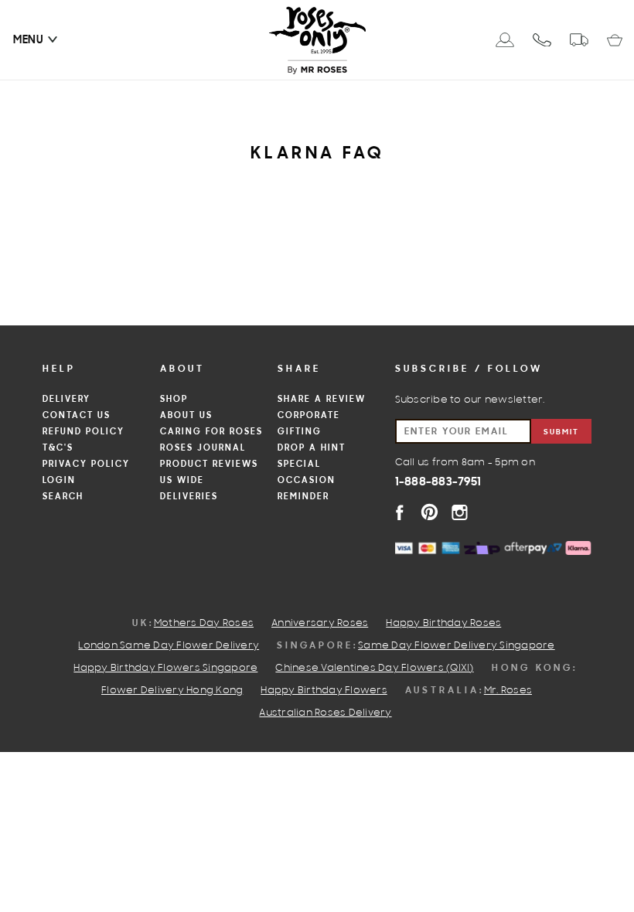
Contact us (77, 415)
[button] (29, 40)
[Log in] (504, 40)
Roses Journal (203, 448)
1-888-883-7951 (438, 482)
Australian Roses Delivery (325, 713)
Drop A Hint (312, 448)
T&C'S (58, 448)
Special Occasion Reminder (307, 481)
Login (59, 480)
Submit (561, 432)
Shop (174, 399)
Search (63, 497)
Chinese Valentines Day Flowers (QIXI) (374, 668)
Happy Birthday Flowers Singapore (165, 668)
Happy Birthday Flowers (324, 691)
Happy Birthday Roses (443, 623)
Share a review (322, 399)
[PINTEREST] (429, 512)
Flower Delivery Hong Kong (172, 691)
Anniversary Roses (319, 623)
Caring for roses (211, 432)
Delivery (66, 399)
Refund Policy (83, 432)
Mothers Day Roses (204, 623)
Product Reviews (209, 464)
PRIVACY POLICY (86, 464)
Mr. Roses (508, 691)
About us (186, 415)
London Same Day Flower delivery (168, 646)
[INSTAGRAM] (459, 512)
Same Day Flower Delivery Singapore (456, 646)
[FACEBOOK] (399, 512)
